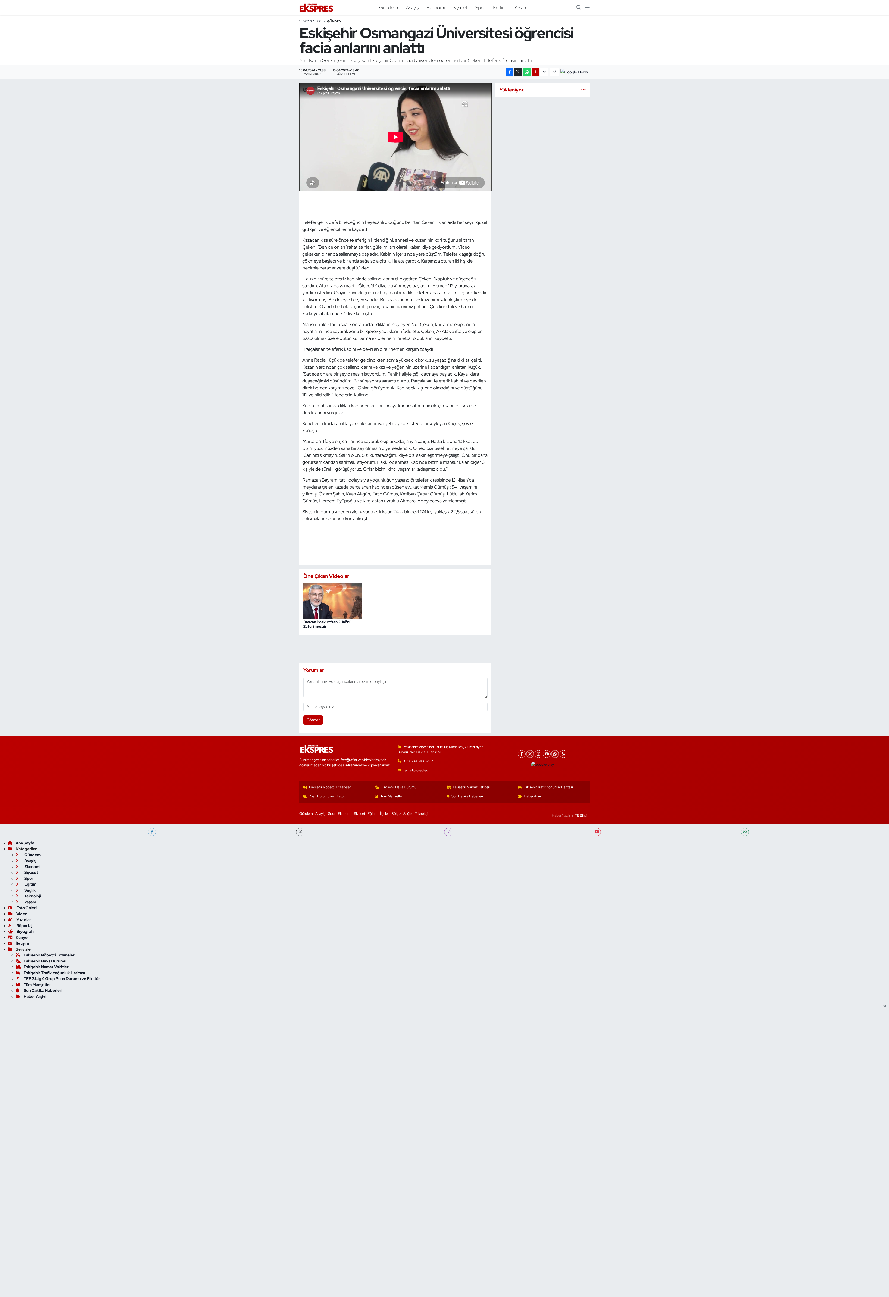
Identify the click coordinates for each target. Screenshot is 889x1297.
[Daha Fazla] (535, 72)
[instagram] (448, 832)
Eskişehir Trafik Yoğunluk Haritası (548, 787)
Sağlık (407, 813)
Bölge (396, 813)
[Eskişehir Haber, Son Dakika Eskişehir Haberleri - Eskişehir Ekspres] (316, 7)
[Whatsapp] (555, 754)
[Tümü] (583, 89)
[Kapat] (886, 1006)
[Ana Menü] (587, 8)
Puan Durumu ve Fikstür (327, 796)
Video (21, 913)
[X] (530, 754)
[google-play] (542, 764)
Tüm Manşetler (391, 796)
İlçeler (384, 813)
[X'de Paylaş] (518, 72)
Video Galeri (310, 21)
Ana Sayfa (25, 843)
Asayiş (412, 7)
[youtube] (597, 832)
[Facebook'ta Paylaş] (509, 72)
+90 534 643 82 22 (418, 761)
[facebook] (152, 832)
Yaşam (521, 7)
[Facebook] (522, 754)
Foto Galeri (26, 907)
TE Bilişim (582, 815)
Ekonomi (436, 7)
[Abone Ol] (574, 71)
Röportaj (24, 925)
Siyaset (460, 7)
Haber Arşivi (533, 796)
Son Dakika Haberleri (467, 796)
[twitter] (300, 832)
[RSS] (563, 754)
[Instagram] (538, 754)
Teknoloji (421, 813)
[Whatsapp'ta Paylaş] (527, 72)
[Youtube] (547, 754)
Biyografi (25, 931)
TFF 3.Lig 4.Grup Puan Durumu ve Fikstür (62, 978)
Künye (22, 937)
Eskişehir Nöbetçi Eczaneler (330, 787)
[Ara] (578, 8)
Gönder (313, 719)
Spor (480, 7)
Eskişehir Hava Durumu (398, 787)
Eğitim (499, 7)
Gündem (388, 7)
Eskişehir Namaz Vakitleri (471, 787)
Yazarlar (23, 919)
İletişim (22, 943)
